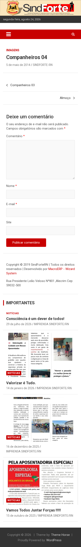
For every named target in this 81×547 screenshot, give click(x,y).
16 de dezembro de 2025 (22, 446)
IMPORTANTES (20, 302)
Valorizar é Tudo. (21, 383)
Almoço (65, 98)
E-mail (11, 204)
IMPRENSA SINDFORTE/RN (51, 324)
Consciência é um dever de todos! (35, 318)
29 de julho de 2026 (19, 324)
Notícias (12, 313)
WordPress (53, 540)
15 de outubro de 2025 (21, 515)
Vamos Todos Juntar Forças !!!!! (33, 510)
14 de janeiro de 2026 (20, 388)
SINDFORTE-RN (43, 65)
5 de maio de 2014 (18, 65)
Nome (11, 186)
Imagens (12, 50)
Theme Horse (60, 535)
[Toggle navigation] (8, 34)
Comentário (15, 136)
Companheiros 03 (22, 85)
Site (8, 222)
